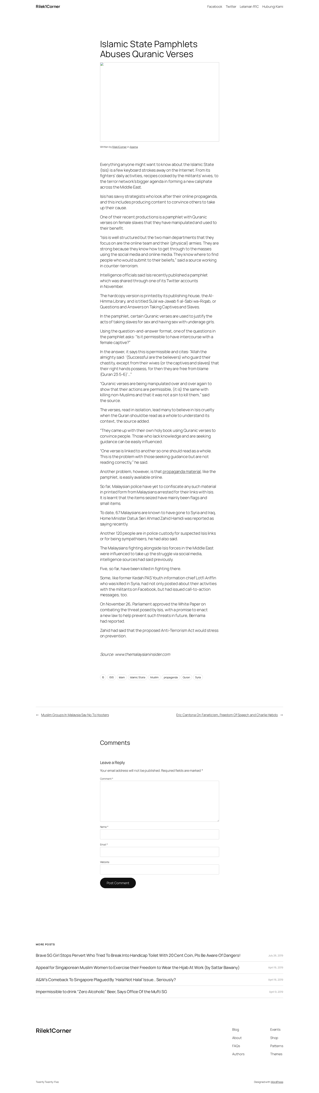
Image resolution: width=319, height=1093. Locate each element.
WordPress (277, 1082)
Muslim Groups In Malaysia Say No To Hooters (75, 715)
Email (104, 844)
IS (103, 677)
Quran (186, 677)
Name (104, 827)
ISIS (111, 677)
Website (104, 862)
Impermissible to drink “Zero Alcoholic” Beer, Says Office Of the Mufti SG (101, 991)
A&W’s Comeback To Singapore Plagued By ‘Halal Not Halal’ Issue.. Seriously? (106, 979)
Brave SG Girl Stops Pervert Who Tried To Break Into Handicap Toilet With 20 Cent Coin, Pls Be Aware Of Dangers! (138, 955)
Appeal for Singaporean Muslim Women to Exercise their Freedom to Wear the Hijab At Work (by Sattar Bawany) (137, 967)
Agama (134, 147)
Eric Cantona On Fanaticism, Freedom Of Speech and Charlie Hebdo (227, 715)
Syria (198, 677)
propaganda (171, 677)
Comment (106, 778)
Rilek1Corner (48, 6)
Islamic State (137, 677)
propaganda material (182, 471)
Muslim (154, 677)
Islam (122, 677)
